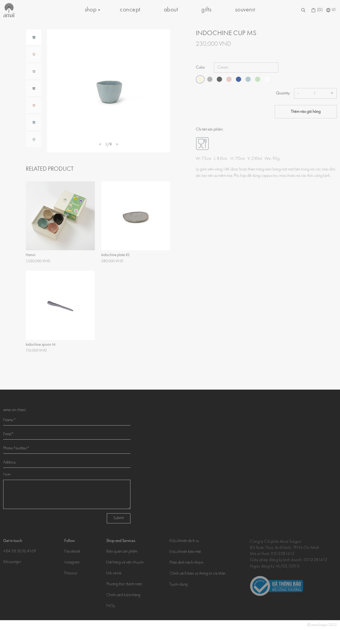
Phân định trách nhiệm (186, 563)
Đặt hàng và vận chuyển (125, 562)
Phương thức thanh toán (124, 584)
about (171, 10)
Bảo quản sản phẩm (121, 551)
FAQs (110, 606)
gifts (206, 10)
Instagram (71, 562)
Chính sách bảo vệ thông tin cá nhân (197, 573)
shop (91, 10)
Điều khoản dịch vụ (184, 541)
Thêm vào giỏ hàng (306, 112)
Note (7, 475)
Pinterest (70, 573)
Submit (118, 518)
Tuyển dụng (178, 584)
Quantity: (283, 93)
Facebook (72, 551)
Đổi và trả (113, 573)
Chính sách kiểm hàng (123, 595)
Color (200, 67)
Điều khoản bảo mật (185, 552)
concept (130, 10)
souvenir (245, 10)
